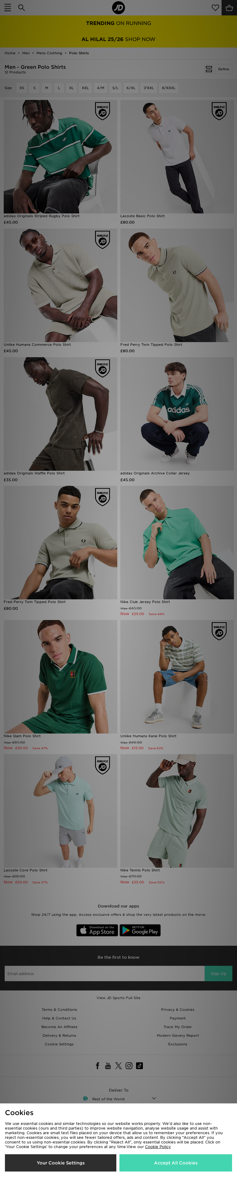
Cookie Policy (158, 1146)
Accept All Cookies (176, 1162)
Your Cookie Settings (61, 1162)
